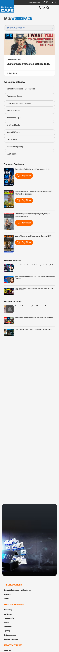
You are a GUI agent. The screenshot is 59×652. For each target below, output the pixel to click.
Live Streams (12, 154)
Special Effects (13, 132)
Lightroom (8, 614)
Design (6, 622)
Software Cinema (11, 639)
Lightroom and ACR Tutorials (19, 103)
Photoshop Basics (14, 96)
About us (7, 650)
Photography (9, 618)
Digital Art (8, 626)
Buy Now (26, 176)
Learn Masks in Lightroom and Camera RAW (33, 236)
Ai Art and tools (13, 125)
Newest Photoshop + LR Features (21, 89)
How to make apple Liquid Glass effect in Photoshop (33, 329)
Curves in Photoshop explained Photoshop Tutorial (32, 306)
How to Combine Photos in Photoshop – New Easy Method (35, 265)
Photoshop (8, 610)
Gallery (6, 598)
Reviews (7, 594)
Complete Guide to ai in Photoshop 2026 (32, 169)
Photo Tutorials (13, 110)
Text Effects (12, 139)
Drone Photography (15, 147)
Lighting (7, 631)
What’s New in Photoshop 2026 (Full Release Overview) (34, 317)
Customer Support (34, 2)
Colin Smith (13, 73)
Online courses (10, 635)
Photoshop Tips (13, 118)
